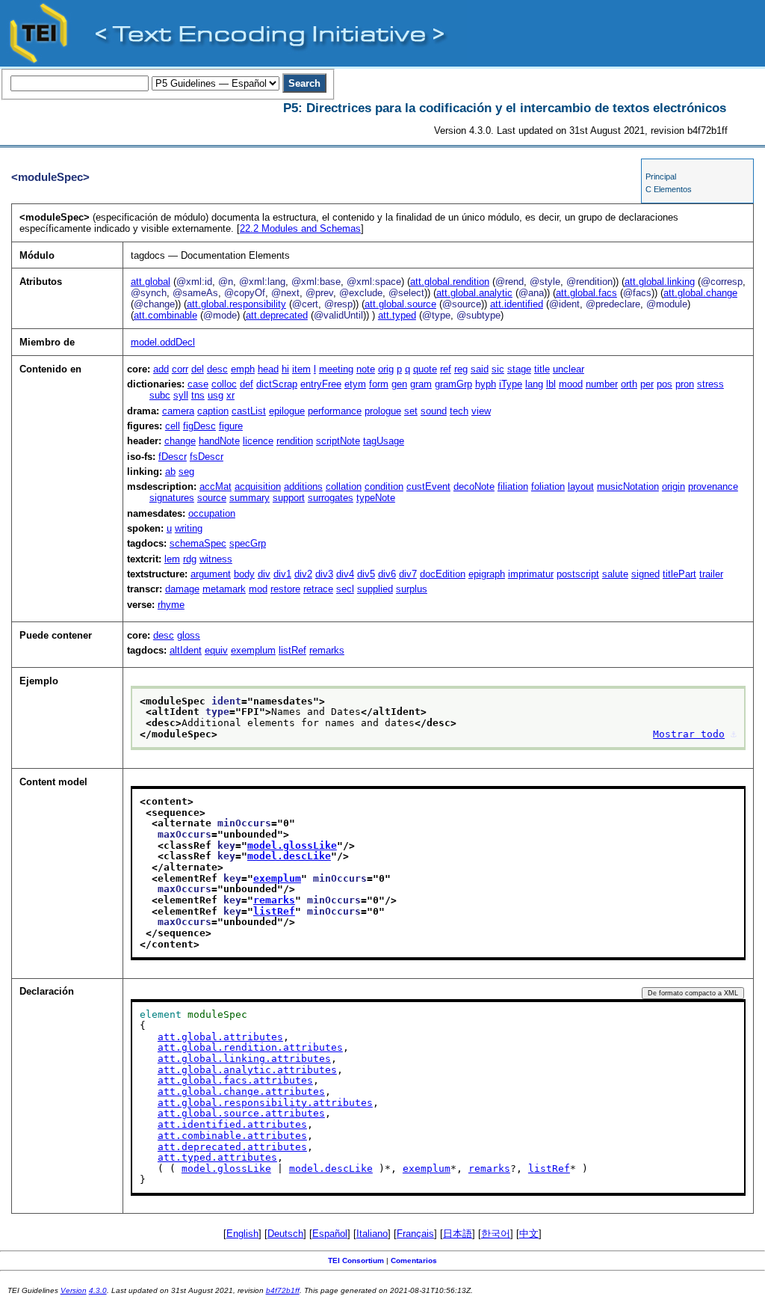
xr (230, 395)
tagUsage (383, 440)
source (211, 497)
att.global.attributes (220, 1036)
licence (258, 440)
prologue (383, 411)
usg (215, 395)
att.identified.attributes (232, 1124)
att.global (150, 281)
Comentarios (414, 1260)
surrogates (330, 497)
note (365, 369)
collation (344, 486)
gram (421, 384)
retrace (318, 589)
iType (510, 384)
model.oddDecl (163, 342)
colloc (224, 384)
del (197, 369)
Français (415, 1233)
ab (170, 471)
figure (231, 426)
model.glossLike (292, 845)
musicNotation (628, 486)
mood (571, 384)
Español (329, 1233)
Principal (660, 176)
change (180, 440)
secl (345, 589)
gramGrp (453, 384)
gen (399, 384)
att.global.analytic (474, 292)
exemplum (253, 650)
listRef (292, 650)
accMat (215, 486)
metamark (224, 589)
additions (303, 486)
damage (182, 589)
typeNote (375, 497)
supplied (375, 589)
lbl (551, 384)
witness (215, 559)
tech (459, 411)
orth (629, 384)
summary (249, 497)
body (244, 574)
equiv (216, 650)
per (647, 384)
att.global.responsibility (236, 304)
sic (498, 369)
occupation (211, 513)
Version (74, 1290)
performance (335, 411)
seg (186, 471)
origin (673, 486)
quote (425, 369)
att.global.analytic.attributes (247, 1069)
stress (710, 384)
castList (249, 411)
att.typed (397, 315)
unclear (568, 369)
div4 (345, 574)
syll (180, 395)
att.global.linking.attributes (244, 1058)
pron (684, 384)
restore (285, 589)
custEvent (428, 486)
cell (172, 426)
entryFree (320, 384)
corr (180, 369)
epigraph (486, 574)
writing (188, 528)
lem (172, 559)
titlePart (679, 574)
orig (386, 369)
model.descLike (289, 856)
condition (384, 486)
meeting (336, 369)
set (411, 411)
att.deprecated (277, 315)
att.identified (516, 304)
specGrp (247, 543)
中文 (529, 1233)
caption (213, 411)
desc (217, 369)
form (378, 384)
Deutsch (285, 1233)
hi (285, 369)
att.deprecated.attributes (232, 1146)
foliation (548, 486)
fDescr (172, 456)
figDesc (199, 426)
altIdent (186, 650)
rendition (294, 440)
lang (534, 384)
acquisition (258, 486)
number (602, 384)
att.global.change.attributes (241, 1091)
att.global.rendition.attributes (250, 1047)
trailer (711, 574)
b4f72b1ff (283, 1290)
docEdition (442, 574)
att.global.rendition (449, 281)
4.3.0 (98, 1290)
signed (645, 574)
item (301, 369)
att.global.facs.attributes (235, 1080)
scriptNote (338, 440)
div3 (324, 574)
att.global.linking (660, 281)
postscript (578, 574)
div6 (387, 574)
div (264, 574)
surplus (411, 589)
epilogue (287, 411)
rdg (189, 559)
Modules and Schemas (300, 228)
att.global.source (400, 304)
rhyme (171, 604)
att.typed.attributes (217, 1157)
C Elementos (668, 189)
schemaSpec (198, 543)
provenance (713, 486)
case (198, 384)
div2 (303, 574)
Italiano (372, 1233)
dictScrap (276, 384)
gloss (188, 635)
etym (355, 384)
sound (434, 411)
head (268, 369)
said (480, 369)
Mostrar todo (689, 734)
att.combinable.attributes (232, 1135)
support (289, 497)
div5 (366, 574)
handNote (219, 440)
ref (445, 369)
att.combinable (165, 315)
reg (461, 369)
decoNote (474, 486)
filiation (513, 486)
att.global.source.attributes (241, 1113)
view (481, 411)
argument (211, 574)
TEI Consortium (356, 1260)
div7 (408, 574)
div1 (282, 574)
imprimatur (531, 574)
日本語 (457, 1233)
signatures (171, 497)
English (242, 1233)
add (161, 369)
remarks (326, 650)
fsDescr (206, 456)
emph (243, 369)
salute (615, 574)
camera (178, 411)
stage (519, 369)
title (542, 369)
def (246, 384)
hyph (485, 384)
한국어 (495, 1233)
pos (664, 384)
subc (159, 395)
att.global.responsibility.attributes (265, 1102)
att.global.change (700, 292)
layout (581, 486)
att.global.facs (586, 292)
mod (258, 589)
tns (198, 395)
